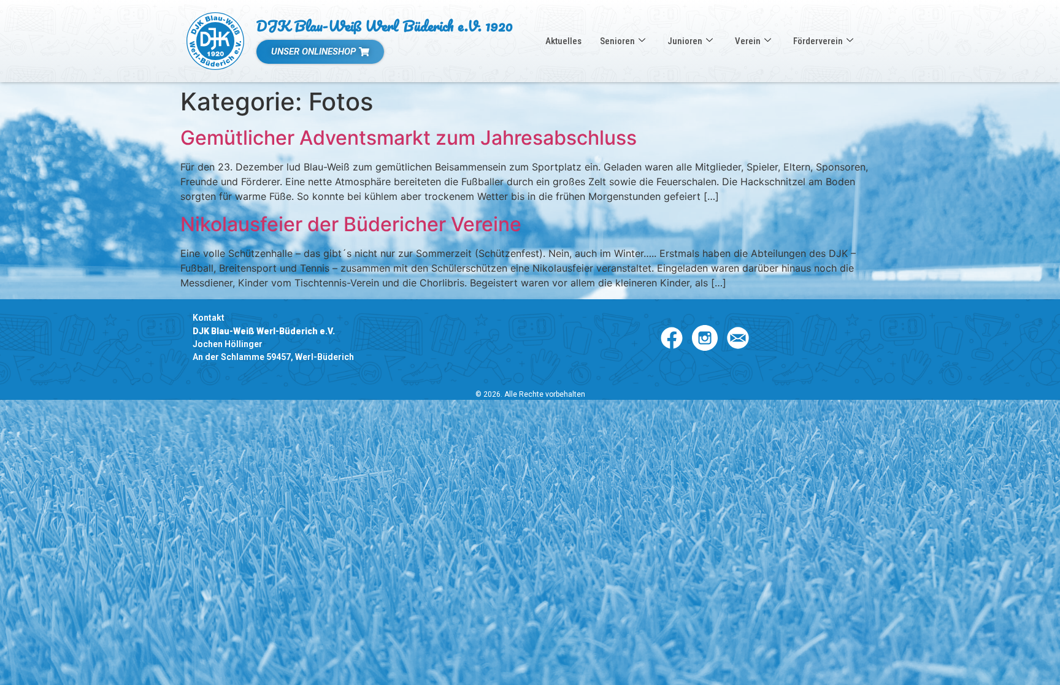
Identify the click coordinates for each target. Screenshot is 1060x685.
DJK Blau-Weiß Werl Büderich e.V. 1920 (384, 25)
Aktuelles (563, 41)
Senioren (617, 41)
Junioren (684, 41)
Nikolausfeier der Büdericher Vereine (350, 224)
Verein (748, 41)
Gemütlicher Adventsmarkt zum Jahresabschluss (408, 138)
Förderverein (818, 41)
